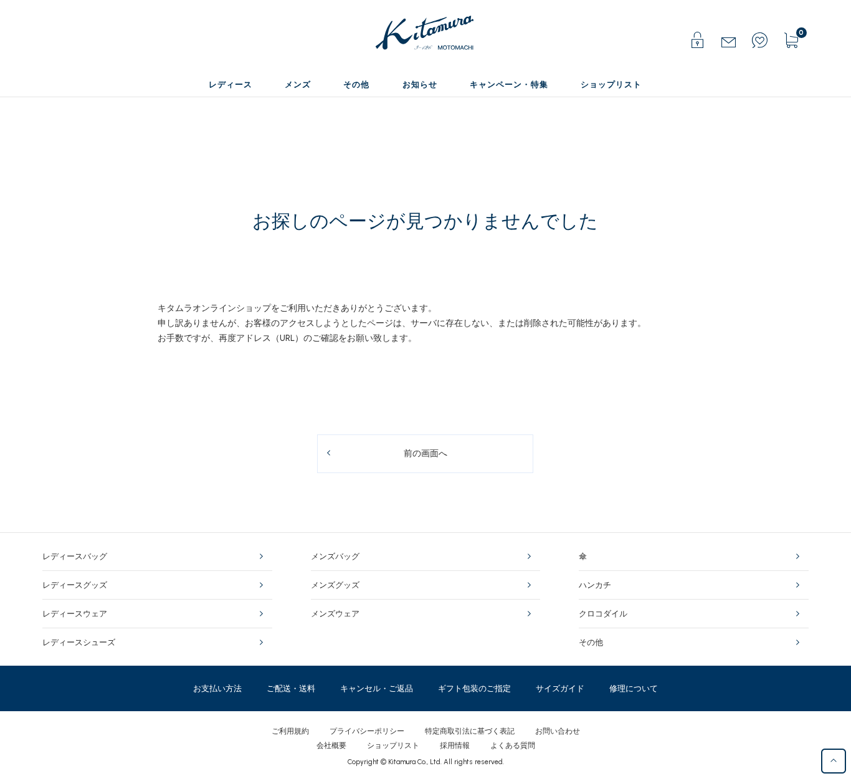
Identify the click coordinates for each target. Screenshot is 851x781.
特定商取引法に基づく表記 (470, 731)
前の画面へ (425, 453)
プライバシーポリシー (367, 731)
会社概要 (331, 745)
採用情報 (455, 745)
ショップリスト (393, 745)
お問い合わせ (557, 731)
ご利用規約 (290, 731)
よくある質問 (512, 745)
